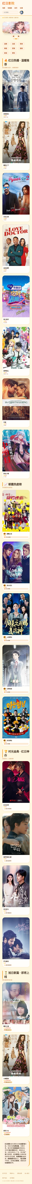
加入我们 (27, 1173)
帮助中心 (12, 1173)
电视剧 (10, 8)
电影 (3, 8)
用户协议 (4, 1178)
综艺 (15, 8)
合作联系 (12, 1178)
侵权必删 (19, 1173)
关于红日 (4, 1173)
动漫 (21, 8)
